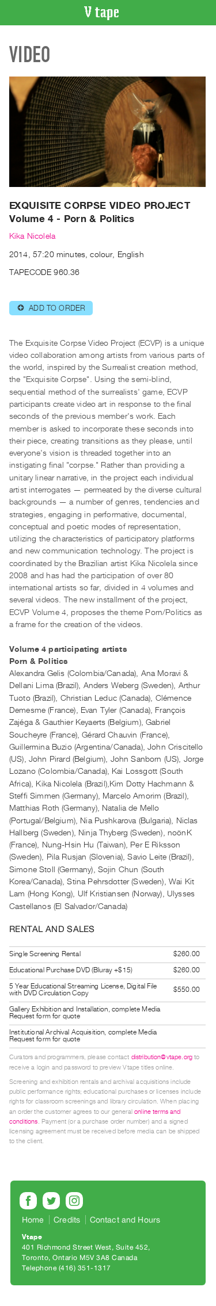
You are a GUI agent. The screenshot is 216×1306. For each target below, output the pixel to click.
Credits (67, 1219)
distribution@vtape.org (162, 1057)
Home (33, 1219)
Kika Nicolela (32, 236)
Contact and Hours (125, 1219)
